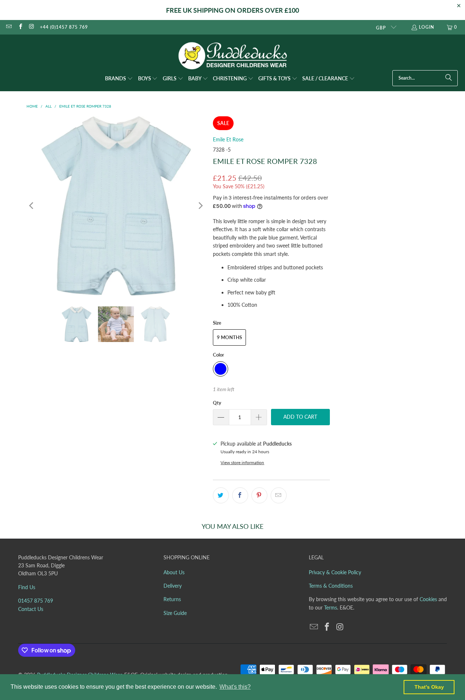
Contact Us (30, 609)
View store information (242, 462)
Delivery (172, 586)
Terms (330, 607)
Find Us (26, 587)
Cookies (428, 599)
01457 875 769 (35, 601)
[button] (119, 79)
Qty (217, 403)
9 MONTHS (229, 337)
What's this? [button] (235, 687)
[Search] (449, 78)
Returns (172, 599)
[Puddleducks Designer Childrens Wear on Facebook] (20, 27)
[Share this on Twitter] (221, 495)
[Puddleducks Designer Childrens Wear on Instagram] (31, 27)
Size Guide (175, 613)
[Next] (200, 205)
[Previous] (32, 205)
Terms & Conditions (331, 586)
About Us (174, 572)
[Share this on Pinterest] (259, 495)
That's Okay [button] (429, 687)
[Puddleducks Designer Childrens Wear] (232, 56)
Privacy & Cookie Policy (335, 572)
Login (426, 27)
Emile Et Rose (228, 139)
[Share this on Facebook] (240, 495)
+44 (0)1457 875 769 (64, 27)
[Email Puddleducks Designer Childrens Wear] (8, 27)
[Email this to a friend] (279, 495)
